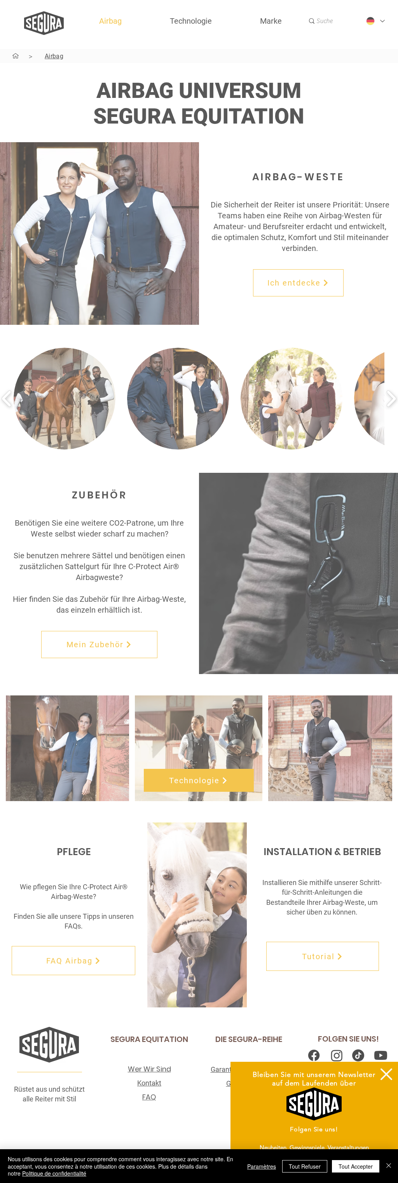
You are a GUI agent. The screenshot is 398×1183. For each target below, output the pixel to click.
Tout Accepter (356, 1166)
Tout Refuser (305, 1166)
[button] (386, 1074)
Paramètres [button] (261, 1166)
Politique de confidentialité (54, 1173)
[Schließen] (388, 1166)
